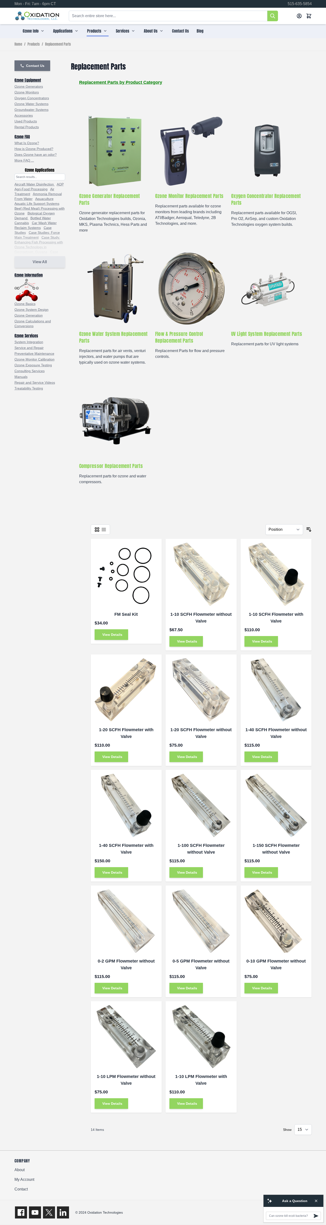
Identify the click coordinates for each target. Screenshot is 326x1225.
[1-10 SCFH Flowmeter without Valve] (201, 574)
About (19, 1170)
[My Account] (299, 16)
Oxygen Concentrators (31, 98)
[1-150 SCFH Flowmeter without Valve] (276, 805)
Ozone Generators (28, 86)
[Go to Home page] (37, 16)
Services (122, 31)
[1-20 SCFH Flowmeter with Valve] (126, 690)
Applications (63, 31)
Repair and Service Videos (34, 382)
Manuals (21, 377)
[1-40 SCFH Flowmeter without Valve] (276, 690)
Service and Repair (29, 348)
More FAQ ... (24, 160)
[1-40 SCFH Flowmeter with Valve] (126, 805)
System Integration (28, 342)
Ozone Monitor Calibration (34, 359)
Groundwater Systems (31, 110)
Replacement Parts (58, 44)
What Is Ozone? (26, 143)
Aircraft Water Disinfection (34, 184)
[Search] (272, 16)
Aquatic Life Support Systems (36, 203)
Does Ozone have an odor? (35, 154)
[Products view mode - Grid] (97, 529)
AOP (60, 184)
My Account (24, 1179)
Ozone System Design (31, 310)
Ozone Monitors (26, 92)
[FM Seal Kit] (126, 574)
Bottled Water (40, 218)
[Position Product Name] (284, 529)
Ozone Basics (24, 304)
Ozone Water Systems (31, 104)
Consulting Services (29, 371)
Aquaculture (44, 199)
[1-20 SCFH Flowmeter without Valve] (201, 690)
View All (40, 262)
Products (94, 31)
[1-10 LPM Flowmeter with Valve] (201, 1037)
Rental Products (26, 127)
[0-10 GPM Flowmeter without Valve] (276, 921)
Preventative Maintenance (34, 353)
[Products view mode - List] (104, 529)
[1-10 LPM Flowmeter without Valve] (126, 1037)
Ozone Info (31, 31)
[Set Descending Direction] (309, 529)
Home (18, 44)
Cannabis (21, 223)
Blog (200, 31)
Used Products (25, 121)
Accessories (23, 115)
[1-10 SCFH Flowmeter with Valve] (276, 574)
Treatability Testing (28, 388)
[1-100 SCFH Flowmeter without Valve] (201, 805)
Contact (21, 1189)
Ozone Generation (28, 315)
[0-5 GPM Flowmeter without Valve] (201, 921)
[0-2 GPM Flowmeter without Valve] (126, 921)
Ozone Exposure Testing (33, 365)
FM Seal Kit (126, 614)
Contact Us (180, 31)
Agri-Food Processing (31, 189)
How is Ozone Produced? (33, 149)
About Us (151, 31)
